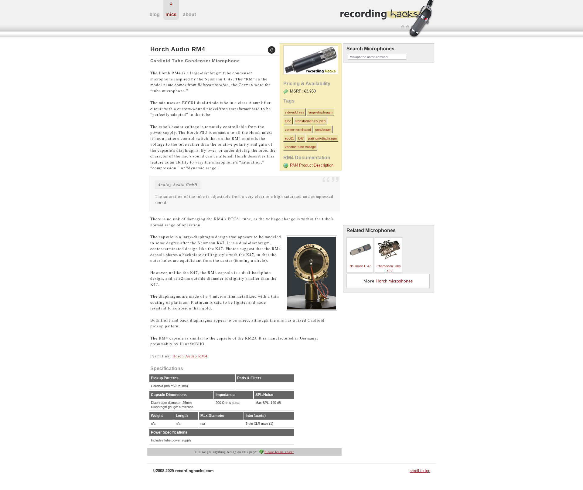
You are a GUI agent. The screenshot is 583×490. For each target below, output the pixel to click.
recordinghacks (387, 19)
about (189, 10)
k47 (301, 138)
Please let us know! (279, 452)
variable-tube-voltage (300, 147)
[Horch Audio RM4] (309, 76)
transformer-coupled (310, 121)
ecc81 (289, 138)
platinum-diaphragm (322, 138)
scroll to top (420, 470)
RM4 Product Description (311, 165)
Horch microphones (394, 281)
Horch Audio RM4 (190, 356)
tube (288, 121)
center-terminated (298, 129)
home (154, 10)
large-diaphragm (320, 112)
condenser (323, 129)
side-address (294, 112)
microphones (171, 10)
